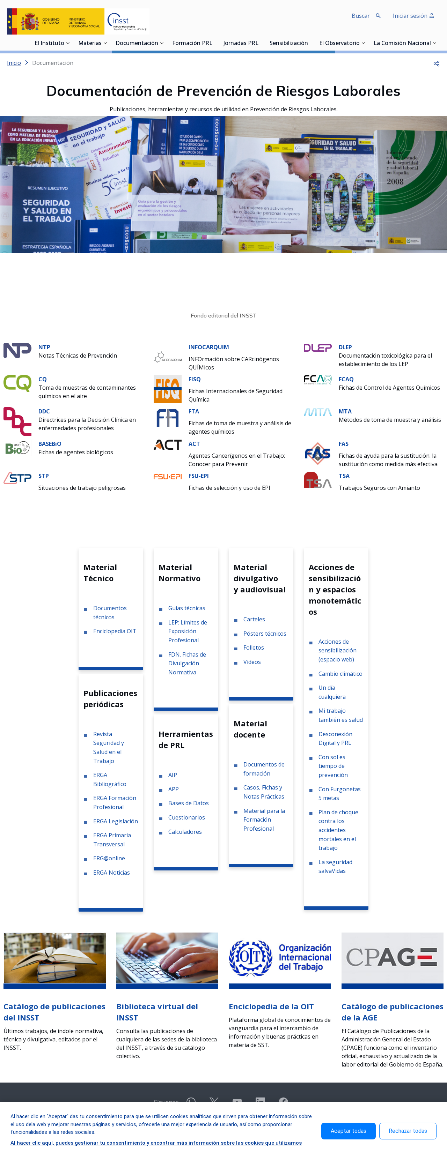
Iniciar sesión (411, 16)
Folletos (253, 647)
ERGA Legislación (115, 821)
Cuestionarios (186, 817)
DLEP (345, 347)
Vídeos (252, 662)
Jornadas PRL (241, 43)
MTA (345, 411)
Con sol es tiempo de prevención (333, 766)
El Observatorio (339, 43)
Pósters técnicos (264, 633)
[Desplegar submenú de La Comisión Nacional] (434, 42)
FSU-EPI (199, 476)
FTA (194, 411)
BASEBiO (49, 444)
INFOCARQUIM (209, 347)
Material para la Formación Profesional (264, 819)
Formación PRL (192, 43)
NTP (44, 347)
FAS (344, 444)
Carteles (254, 619)
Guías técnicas (186, 608)
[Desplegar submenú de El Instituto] (67, 42)
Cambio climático (340, 674)
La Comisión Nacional (402, 43)
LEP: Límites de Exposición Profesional (187, 631)
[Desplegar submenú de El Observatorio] (363, 42)
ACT (194, 444)
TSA (344, 476)
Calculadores (185, 832)
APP (173, 789)
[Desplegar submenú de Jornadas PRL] (260, 42)
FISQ (195, 379)
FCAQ (346, 379)
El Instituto (49, 43)
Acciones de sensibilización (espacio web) (337, 650)
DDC (44, 411)
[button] (436, 63)
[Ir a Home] (78, 21)
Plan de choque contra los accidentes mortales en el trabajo (338, 830)
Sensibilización (289, 43)
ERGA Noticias (111, 872)
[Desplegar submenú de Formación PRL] (214, 42)
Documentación (137, 43)
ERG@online (109, 858)
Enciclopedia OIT (115, 631)
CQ (42, 379)
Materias (90, 43)
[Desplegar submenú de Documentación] (161, 42)
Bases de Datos (188, 803)
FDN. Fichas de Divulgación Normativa (187, 663)
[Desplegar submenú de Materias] (105, 42)
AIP (172, 775)
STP (43, 476)
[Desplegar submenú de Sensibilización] (310, 42)
